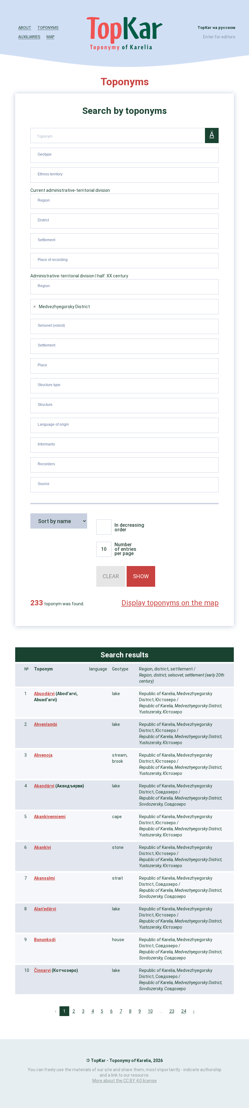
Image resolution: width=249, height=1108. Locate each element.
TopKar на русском (216, 27)
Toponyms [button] (48, 27)
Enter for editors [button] (219, 36)
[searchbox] (125, 154)
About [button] (24, 27)
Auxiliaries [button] (29, 36)
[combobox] (124, 155)
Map (50, 36)
